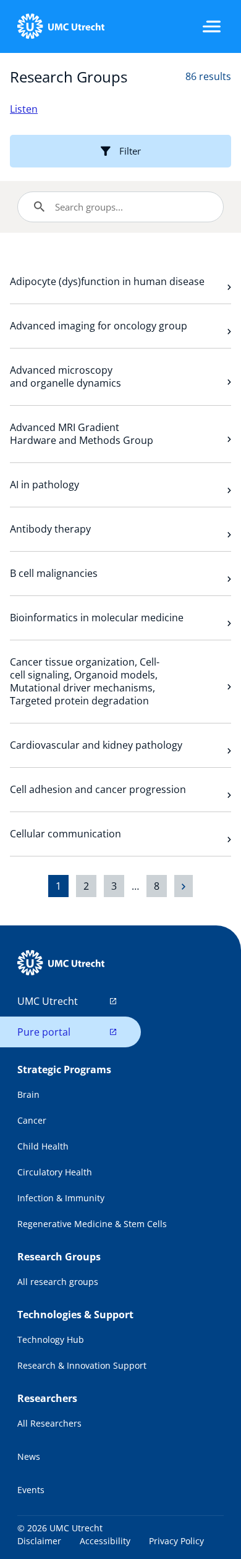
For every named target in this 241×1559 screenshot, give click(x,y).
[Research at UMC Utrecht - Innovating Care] (60, 26)
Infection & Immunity (60, 1198)
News (28, 1456)
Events (30, 1490)
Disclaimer (39, 1541)
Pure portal (43, 1032)
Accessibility (105, 1541)
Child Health (43, 1146)
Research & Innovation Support (81, 1365)
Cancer (31, 1120)
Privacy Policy (176, 1541)
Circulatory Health (54, 1172)
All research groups (57, 1281)
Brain (28, 1094)
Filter (130, 151)
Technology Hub (50, 1339)
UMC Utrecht (47, 1001)
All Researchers (49, 1423)
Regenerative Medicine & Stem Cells (92, 1224)
